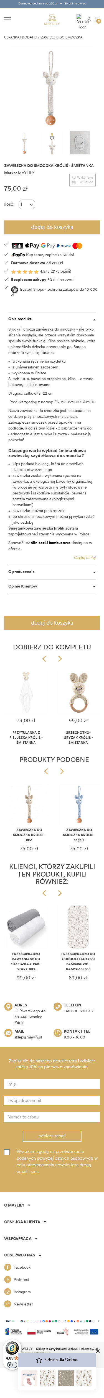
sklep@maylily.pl (28, 1037)
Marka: (10, 173)
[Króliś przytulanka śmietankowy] (26, 693)
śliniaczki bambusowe (50, 543)
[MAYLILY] (52, 19)
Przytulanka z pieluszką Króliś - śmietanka (26, 738)
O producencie (21, 572)
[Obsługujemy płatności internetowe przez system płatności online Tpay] (52, 1321)
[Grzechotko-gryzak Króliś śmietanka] (78, 693)
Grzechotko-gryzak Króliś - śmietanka (78, 738)
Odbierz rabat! (52, 1136)
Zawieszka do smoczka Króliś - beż (29, 835)
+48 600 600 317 (78, 1011)
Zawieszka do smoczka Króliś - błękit (79, 835)
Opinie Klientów (22, 586)
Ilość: (9, 204)
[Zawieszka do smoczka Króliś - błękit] (79, 804)
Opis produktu (21, 319)
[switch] (12, 1365)
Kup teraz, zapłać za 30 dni (49, 255)
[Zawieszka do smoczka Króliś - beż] (29, 804)
